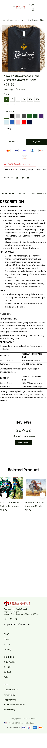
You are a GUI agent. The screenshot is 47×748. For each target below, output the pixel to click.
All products (12, 20)
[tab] (22, 68)
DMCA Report (30, 723)
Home (2, 20)
